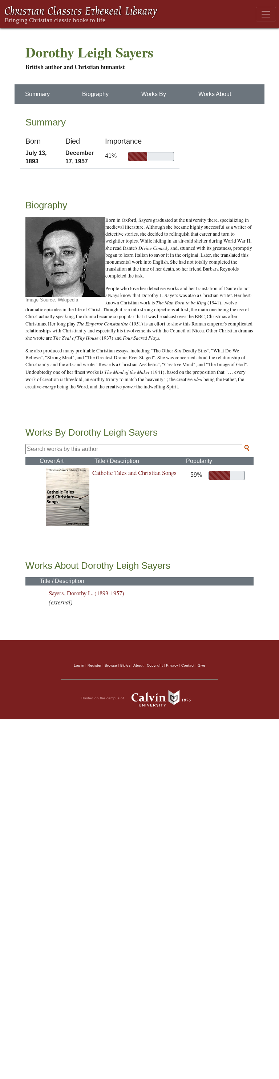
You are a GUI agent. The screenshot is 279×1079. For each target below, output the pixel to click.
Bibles (125, 665)
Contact (187, 665)
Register (94, 665)
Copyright (155, 665)
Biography (95, 94)
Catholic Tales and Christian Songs (134, 472)
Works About (214, 94)
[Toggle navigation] (266, 14)
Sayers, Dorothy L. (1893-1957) (86, 593)
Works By (153, 94)
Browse (111, 665)
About (138, 665)
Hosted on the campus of (103, 698)
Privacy (172, 665)
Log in (79, 665)
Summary (37, 94)
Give (201, 665)
